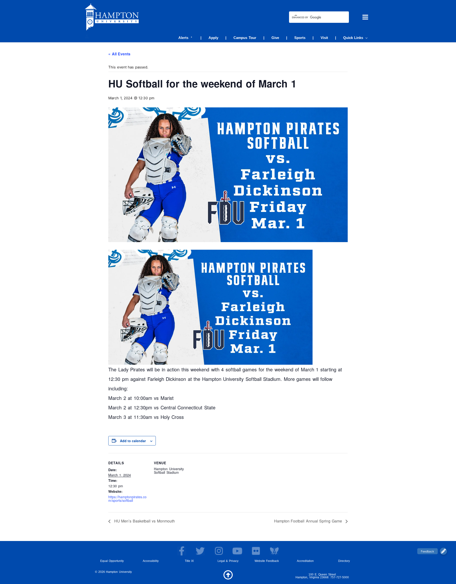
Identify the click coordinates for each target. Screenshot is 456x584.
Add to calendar (133, 440)
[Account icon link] (87, 36)
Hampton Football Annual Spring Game (308, 521)
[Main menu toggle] (365, 17)
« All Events (119, 54)
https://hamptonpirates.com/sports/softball (127, 498)
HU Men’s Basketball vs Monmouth (144, 521)
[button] (365, 37)
